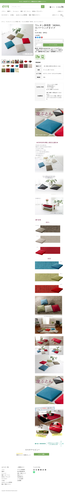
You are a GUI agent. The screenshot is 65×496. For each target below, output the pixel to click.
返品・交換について (21, 473)
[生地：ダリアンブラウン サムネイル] (26, 66)
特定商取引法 (20, 477)
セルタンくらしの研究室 (21, 15)
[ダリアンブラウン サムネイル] (30, 62)
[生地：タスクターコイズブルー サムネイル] (12, 70)
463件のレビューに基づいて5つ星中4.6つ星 (53, 443)
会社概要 (19, 480)
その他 (12, 15)
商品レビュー (20, 475)
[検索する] (42, 6)
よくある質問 (20, 478)
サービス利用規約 (21, 469)
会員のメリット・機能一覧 (57, 15)
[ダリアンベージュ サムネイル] (3, 66)
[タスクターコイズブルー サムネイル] (17, 66)
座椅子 (8, 11)
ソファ (3, 11)
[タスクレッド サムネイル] (12, 66)
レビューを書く (41, 454)
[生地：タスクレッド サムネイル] (8, 70)
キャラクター (5, 15)
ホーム (3, 21)
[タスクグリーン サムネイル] (8, 66)
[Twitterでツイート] (38, 37)
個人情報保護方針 (21, 471)
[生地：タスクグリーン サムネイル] (3, 70)
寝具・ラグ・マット (25, 11)
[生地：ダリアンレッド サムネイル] (21, 66)
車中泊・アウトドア (37, 11)
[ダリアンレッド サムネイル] (26, 62)
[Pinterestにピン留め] (42, 37)
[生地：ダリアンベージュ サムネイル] (30, 66)
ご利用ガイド (60, 11)
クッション (15, 11)
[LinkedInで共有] (40, 37)
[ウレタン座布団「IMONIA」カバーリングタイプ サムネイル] (3, 62)
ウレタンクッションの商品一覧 (13, 21)
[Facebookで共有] (35, 37)
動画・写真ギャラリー (34, 15)
